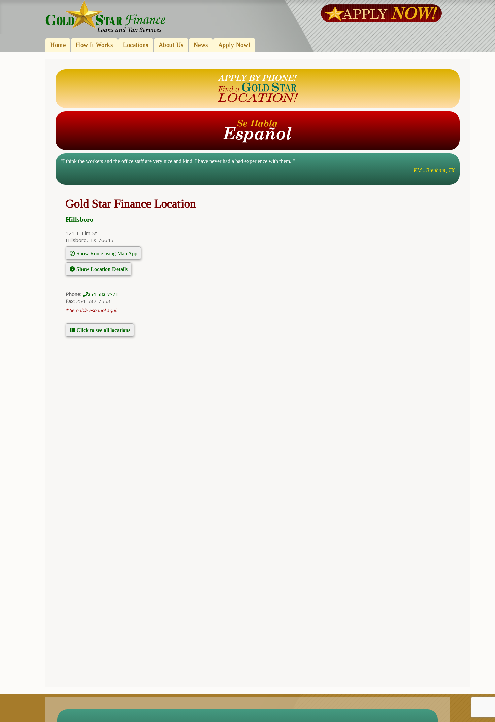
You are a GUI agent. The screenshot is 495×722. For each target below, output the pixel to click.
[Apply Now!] (381, 12)
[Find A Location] (258, 88)
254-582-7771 (103, 294)
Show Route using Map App (106, 253)
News (201, 45)
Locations (135, 45)
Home (58, 45)
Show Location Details (101, 269)
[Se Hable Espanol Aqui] (258, 130)
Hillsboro (79, 219)
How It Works (94, 45)
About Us (171, 45)
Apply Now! (234, 45)
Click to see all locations (102, 330)
